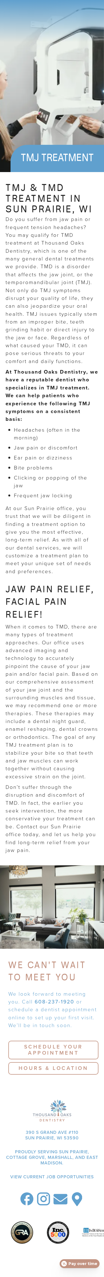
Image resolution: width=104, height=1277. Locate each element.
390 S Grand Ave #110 (52, 1135)
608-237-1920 (54, 1002)
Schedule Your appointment (53, 1050)
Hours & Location (53, 1068)
